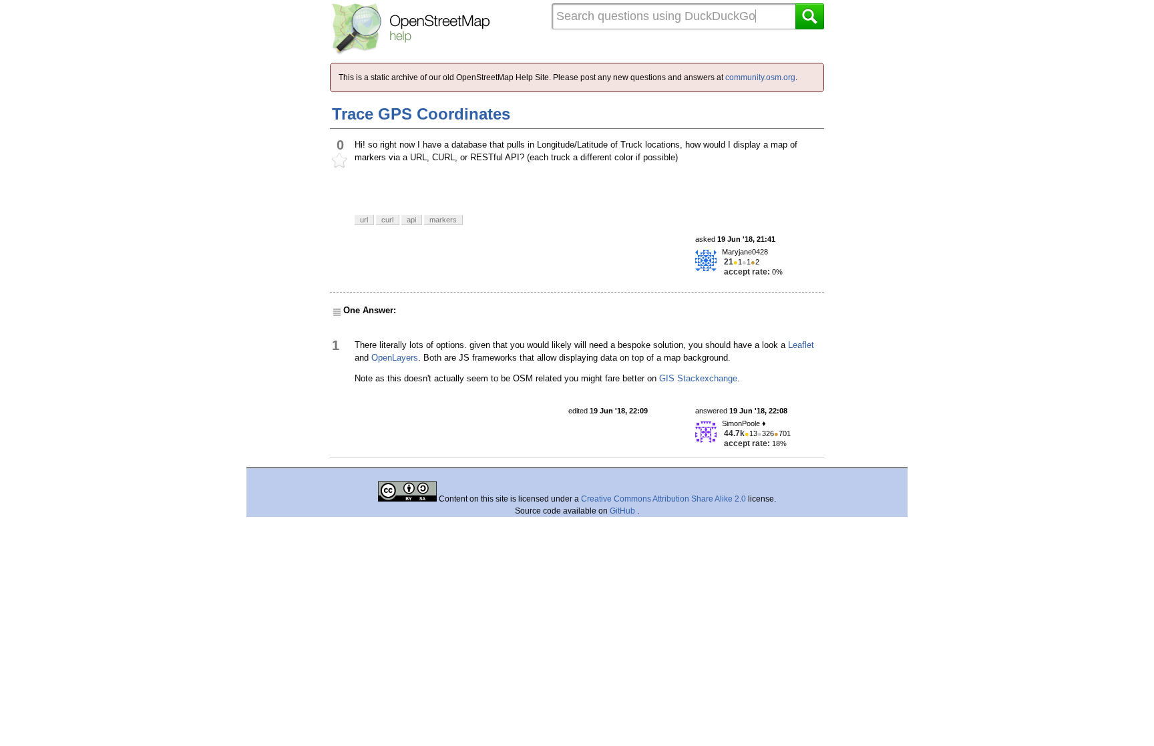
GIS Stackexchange (698, 378)
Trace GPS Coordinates (421, 114)
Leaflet (801, 345)
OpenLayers (394, 358)
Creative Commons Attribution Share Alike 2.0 (663, 499)
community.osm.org (760, 77)
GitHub (623, 511)
